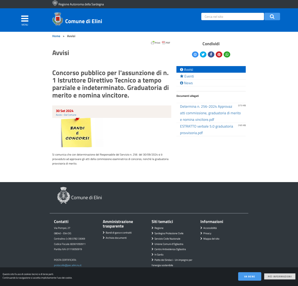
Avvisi (59, 115)
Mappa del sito (211, 239)
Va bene (249, 276)
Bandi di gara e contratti (119, 233)
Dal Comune (70, 115)
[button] (272, 16)
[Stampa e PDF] (160, 43)
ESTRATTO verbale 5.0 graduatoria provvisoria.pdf (206, 129)
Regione (159, 228)
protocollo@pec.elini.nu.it (67, 265)
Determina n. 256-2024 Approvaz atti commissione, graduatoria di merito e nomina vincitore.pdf (210, 113)
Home (56, 35)
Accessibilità (210, 228)
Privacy (207, 233)
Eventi (188, 76)
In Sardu (159, 254)
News (188, 83)
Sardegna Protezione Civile (169, 233)
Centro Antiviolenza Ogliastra (170, 249)
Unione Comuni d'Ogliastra (169, 244)
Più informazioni (280, 276)
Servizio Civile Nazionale (167, 239)
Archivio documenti (116, 238)
